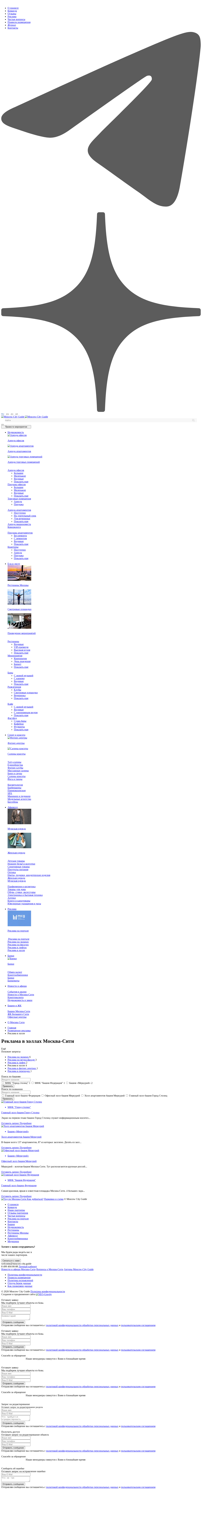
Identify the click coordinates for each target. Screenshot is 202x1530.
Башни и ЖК (14, 1005)
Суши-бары (20, 721)
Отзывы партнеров (18, 1213)
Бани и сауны (15, 773)
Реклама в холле (16, 950)
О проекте (13, 8)
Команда (12, 10)
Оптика (12, 872)
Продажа (19, 504)
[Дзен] (101, 411)
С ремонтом (20, 538)
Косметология (15, 784)
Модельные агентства (19, 799)
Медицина (13, 1241)
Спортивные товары (19, 866)
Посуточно (20, 513)
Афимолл (13, 807)
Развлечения (14, 687)
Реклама (12, 16)
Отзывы (12, 13)
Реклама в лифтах (17, 947)
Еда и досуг (14, 563)
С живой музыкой (23, 675)
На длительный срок (25, 515)
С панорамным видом (26, 712)
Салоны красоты (17, 776)
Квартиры (13, 547)
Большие (18, 473)
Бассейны (13, 802)
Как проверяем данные (20, 1286)
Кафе (10, 704)
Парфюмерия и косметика (22, 886)
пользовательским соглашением (138, 1325)
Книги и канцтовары (19, 900)
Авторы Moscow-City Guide (79, 1269)
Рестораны (13, 641)
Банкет (17, 664)
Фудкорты (19, 726)
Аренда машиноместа (19, 524)
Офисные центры (17, 1017)
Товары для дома (17, 889)
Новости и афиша (17, 986)
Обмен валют (15, 972)
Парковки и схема (53, 1199)
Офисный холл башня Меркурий (19, 1161)
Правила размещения (19, 22)
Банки (11, 955)
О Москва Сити (16, 1022)
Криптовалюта (16, 997)
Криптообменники (18, 975)
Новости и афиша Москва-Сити (18, 1269)
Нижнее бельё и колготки (21, 863)
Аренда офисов (16, 470)
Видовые (19, 478)
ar (16, 414)
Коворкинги (14, 527)
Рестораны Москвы (18, 1233)
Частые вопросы (16, 19)
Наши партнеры (16, 1210)
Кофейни (19, 724)
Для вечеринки (22, 518)
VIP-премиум (21, 647)
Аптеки (12, 898)
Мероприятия (15, 655)
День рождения (22, 661)
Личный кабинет (28, 1266)
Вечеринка (20, 695)
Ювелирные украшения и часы (24, 903)
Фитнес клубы (15, 767)
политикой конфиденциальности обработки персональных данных (82, 1325)
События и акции (17, 991)
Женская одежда (16, 878)
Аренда (18, 501)
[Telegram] (101, 210)
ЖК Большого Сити (18, 1014)
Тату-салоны (14, 762)
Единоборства (15, 765)
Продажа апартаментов (20, 532)
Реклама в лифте (17, 1062)
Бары (10, 672)
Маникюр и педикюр (19, 796)
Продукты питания (18, 869)
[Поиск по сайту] (193, 420)
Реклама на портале (18, 939)
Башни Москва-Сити (19, 1011)
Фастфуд (12, 718)
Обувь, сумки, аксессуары (22, 892)
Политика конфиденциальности (25, 1274)
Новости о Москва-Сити (21, 994)
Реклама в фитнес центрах (22, 1068)
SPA (10, 793)
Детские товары (16, 861)
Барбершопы (14, 787)
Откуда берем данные (19, 1283)
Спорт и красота (16, 735)
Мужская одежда (17, 880)
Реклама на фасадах (18, 944)
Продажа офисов (17, 484)
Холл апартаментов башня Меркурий (21, 1136)
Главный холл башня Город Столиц (20, 1112)
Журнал (12, 25)
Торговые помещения (19, 498)
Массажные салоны (18, 770)
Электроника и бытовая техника (25, 895)
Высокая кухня (22, 650)
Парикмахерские (17, 790)
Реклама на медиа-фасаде (21, 1059)
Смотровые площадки (26, 692)
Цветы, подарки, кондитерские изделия (29, 875)
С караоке (19, 678)
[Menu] (2, 424)
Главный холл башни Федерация (18, 1185)
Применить (8, 1086)
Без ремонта (20, 535)
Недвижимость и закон (20, 1000)
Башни (11, 1224)
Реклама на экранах (18, 941)
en (7, 414)
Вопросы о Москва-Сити (49, 1269)
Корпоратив (20, 658)
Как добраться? (35, 1199)
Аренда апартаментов (19, 510)
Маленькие (20, 476)
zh (12, 414)
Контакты (13, 28)
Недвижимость (16, 432)
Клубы (17, 689)
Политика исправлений (20, 1280)
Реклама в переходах (19, 1071)
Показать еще (21, 481)
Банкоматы (13, 980)
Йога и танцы (15, 779)
